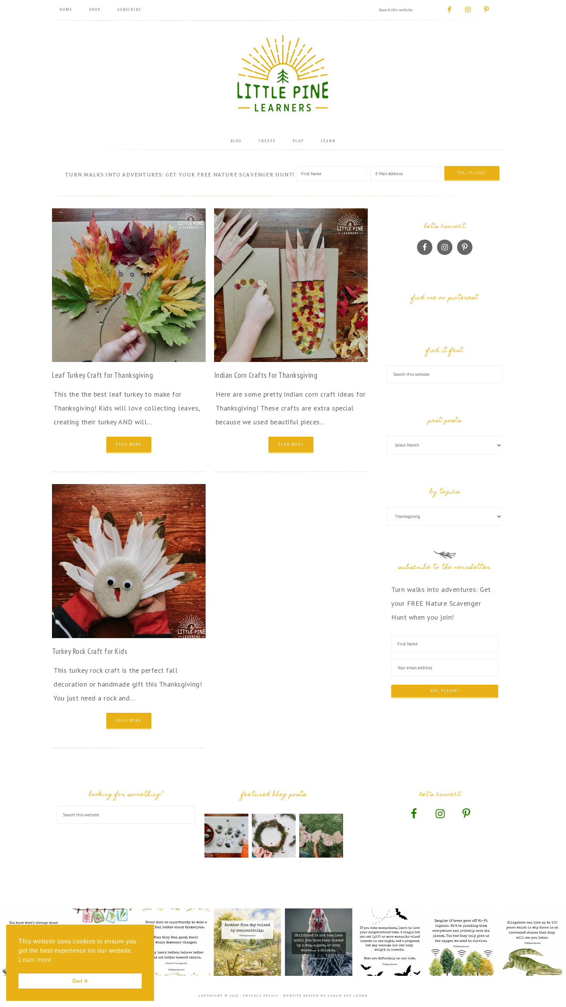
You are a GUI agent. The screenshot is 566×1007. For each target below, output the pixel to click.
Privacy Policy (261, 996)
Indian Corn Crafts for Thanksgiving (266, 375)
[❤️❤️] (176, 942)
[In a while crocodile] (532, 942)
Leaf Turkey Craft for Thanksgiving (102, 375)
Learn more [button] (35, 960)
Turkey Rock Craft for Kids (89, 651)
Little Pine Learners (283, 73)
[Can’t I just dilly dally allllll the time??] (247, 942)
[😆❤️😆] (318, 942)
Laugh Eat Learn (348, 996)
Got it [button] (80, 981)
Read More (129, 444)
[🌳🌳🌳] (461, 942)
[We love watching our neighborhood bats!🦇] (390, 942)
